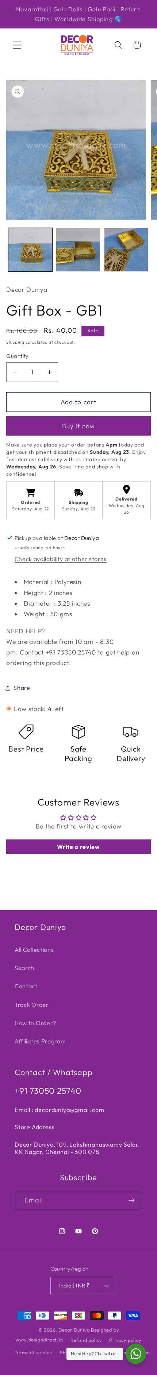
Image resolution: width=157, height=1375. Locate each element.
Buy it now (78, 426)
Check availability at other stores (61, 559)
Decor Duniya (74, 1330)
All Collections (34, 949)
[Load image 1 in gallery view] (30, 250)
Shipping (15, 342)
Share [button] (22, 687)
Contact (26, 986)
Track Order (32, 1004)
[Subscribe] (132, 1200)
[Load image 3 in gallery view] (126, 250)
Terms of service (34, 1352)
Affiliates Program (40, 1041)
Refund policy (86, 1340)
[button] (17, 45)
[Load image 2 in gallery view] (78, 250)
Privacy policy (125, 1340)
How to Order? (35, 1023)
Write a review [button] (78, 846)
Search (24, 968)
